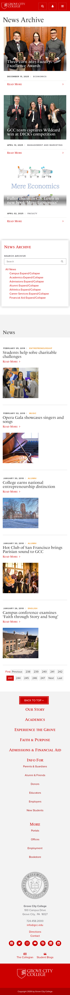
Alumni (32, 478)
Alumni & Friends (35, 775)
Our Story (35, 709)
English (33, 608)
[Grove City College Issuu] (43, 943)
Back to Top (33, 700)
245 (26, 678)
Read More (10, 361)
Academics (35, 719)
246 (34, 678)
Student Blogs (45, 957)
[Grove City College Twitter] (19, 943)
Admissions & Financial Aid (35, 750)
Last (59, 678)
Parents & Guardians (35, 766)
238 (28, 671)
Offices (35, 839)
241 (52, 671)
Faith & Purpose (35, 739)
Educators (35, 793)
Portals (35, 830)
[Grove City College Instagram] (27, 943)
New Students (35, 810)
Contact (35, 936)
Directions (35, 932)
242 (60, 671)
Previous (17, 671)
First (8, 671)
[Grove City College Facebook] (11, 943)
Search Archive (15, 256)
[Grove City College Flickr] (50, 943)
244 (18, 678)
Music (32, 413)
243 (10, 678)
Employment (35, 848)
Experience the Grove (35, 729)
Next (51, 678)
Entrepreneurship (40, 348)
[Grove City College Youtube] (35, 943)
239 (36, 671)
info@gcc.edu (35, 925)
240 (44, 671)
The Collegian (25, 957)
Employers (35, 801)
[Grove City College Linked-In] (58, 943)
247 (42, 678)
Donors (35, 784)
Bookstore (35, 857)
